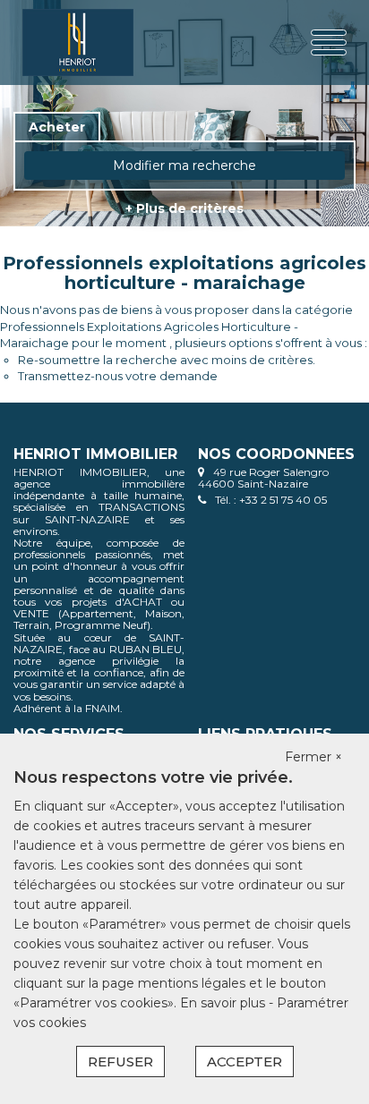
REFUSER (120, 1061)
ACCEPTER (244, 1061)
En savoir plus (224, 1003)
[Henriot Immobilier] (79, 42)
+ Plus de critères (184, 208)
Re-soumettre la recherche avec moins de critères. (166, 359)
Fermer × (313, 757)
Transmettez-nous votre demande (118, 376)
